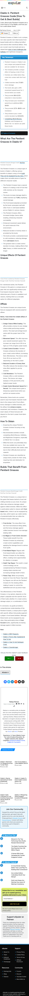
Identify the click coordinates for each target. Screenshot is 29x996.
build (23, 173)
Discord (19, 974)
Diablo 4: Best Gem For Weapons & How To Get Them (6, 763)
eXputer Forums (17, 818)
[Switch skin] (27, 7)
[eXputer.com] (14, 3)
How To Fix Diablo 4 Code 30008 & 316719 (21, 762)
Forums (19, 971)
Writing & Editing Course (17, 740)
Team (5, 954)
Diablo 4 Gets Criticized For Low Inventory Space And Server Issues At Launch (6, 798)
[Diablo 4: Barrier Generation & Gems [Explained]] (6, 773)
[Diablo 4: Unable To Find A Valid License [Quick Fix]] (21, 773)
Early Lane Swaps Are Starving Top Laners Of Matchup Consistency (18, 882)
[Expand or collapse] (26, 133)
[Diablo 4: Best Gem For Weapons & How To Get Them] (6, 756)
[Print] (23, 681)
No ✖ (19, 658)
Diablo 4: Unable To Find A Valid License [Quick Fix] (21, 779)
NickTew (22, 162)
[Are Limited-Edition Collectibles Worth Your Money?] (5, 875)
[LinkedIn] (12, 681)
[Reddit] (15, 681)
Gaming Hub (7, 971)
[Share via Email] (19, 681)
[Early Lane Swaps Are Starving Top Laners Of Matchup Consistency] (5, 882)
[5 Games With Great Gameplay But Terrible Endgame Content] (5, 856)
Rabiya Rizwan (5, 30)
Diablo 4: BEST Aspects (11, 634)
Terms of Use (21, 957)
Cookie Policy (20, 954)
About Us (6, 952)
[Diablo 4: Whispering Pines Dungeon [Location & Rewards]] (21, 789)
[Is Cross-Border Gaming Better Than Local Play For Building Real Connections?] (5, 868)
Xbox (16, 731)
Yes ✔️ (9, 658)
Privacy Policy (21, 952)
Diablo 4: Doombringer (10, 647)
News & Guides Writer (9, 704)
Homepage (7, 961)
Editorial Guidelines (7, 958)
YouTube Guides (21, 976)
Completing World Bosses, (13, 119)
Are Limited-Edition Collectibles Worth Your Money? (18, 874)
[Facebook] (5, 681)
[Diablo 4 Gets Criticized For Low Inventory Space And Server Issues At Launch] (6, 789)
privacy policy (6, 910)
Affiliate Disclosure (20, 960)
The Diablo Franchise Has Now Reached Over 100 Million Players (19, 848)
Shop (5, 974)
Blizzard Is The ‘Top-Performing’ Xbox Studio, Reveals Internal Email (18, 840)
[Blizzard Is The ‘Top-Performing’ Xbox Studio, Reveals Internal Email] (5, 841)
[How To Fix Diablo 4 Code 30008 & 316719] (21, 756)
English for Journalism (13, 742)
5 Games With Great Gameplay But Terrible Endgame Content (18, 855)
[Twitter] (8, 681)
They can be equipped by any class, (12, 176)
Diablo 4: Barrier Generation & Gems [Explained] (6, 779)
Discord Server (6, 820)
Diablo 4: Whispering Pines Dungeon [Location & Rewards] (21, 796)
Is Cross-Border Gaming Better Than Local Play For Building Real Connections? (19, 867)
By (1, 30)
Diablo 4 (6, 672)
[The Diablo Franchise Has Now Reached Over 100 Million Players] (5, 848)
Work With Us (21, 979)
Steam (10, 731)
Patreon (6, 976)
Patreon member (15, 929)
